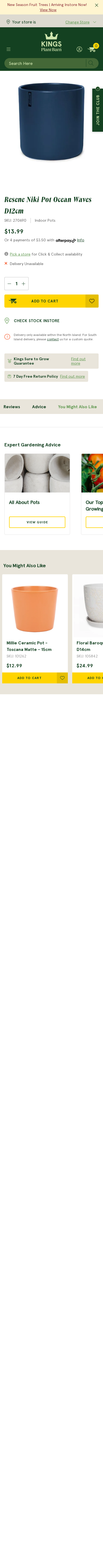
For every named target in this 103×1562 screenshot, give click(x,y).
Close (98, 88)
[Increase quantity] (24, 283)
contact (53, 339)
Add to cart (29, 678)
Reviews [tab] (12, 406)
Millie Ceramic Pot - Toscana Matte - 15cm (29, 646)
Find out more (78, 361)
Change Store (77, 22)
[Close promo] (96, 5)
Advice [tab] (39, 406)
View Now (48, 9)
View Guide (37, 522)
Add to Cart (45, 301)
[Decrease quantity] (9, 283)
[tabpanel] (51, 481)
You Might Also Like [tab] (77, 406)
